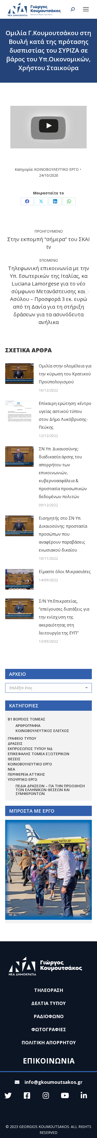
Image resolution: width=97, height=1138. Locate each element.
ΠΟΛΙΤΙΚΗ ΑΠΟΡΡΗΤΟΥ (48, 1042)
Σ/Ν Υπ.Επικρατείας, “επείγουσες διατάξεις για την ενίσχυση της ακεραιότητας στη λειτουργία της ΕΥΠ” (64, 617)
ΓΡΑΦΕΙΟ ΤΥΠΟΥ (22, 738)
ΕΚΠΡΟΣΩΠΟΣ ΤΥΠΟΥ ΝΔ (30, 749)
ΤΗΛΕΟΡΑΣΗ (48, 990)
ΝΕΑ (11, 769)
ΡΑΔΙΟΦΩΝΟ (49, 1016)
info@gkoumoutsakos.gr (54, 1082)
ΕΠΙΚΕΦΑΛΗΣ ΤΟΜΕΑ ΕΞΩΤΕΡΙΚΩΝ (38, 754)
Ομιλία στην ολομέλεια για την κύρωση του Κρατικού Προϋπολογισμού (65, 374)
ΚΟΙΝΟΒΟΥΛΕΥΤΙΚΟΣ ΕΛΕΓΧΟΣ (42, 731)
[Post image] (19, 373)
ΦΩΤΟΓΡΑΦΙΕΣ (48, 1029)
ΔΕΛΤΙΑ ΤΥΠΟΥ (48, 1003)
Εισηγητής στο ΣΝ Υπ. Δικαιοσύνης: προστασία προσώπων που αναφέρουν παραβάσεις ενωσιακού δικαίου (63, 534)
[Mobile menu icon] (86, 9)
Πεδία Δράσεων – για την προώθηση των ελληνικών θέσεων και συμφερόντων (50, 789)
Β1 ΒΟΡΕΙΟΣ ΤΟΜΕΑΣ (26, 719)
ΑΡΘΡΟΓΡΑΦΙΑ (28, 725)
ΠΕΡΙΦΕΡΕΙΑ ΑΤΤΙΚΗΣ (26, 774)
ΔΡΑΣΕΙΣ (15, 743)
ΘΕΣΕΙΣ (14, 759)
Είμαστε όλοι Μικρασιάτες (65, 571)
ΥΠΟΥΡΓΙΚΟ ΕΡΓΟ (22, 779)
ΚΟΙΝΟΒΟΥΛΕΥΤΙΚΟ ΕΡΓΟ (56, 169)
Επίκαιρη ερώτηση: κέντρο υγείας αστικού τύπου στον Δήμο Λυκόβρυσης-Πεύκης (65, 415)
